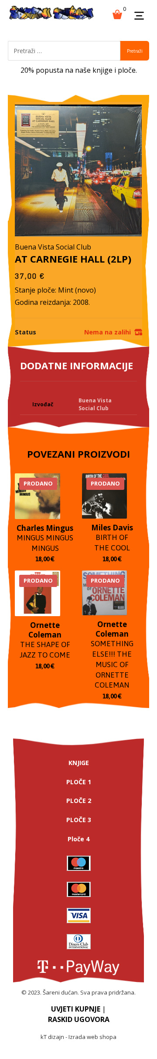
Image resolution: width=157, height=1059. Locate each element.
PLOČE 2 (78, 800)
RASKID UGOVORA (78, 1019)
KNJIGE (78, 763)
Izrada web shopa (92, 1037)
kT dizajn (52, 1037)
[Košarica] (117, 13)
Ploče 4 (78, 839)
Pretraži (135, 51)
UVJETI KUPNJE (75, 1009)
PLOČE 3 (78, 820)
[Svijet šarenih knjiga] (51, 13)
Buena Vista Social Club (95, 404)
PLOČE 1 (78, 782)
